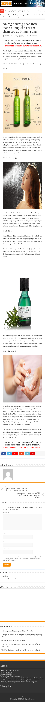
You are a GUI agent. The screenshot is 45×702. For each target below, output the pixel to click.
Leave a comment (10, 37)
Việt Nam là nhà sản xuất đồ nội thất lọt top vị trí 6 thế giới (20, 650)
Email (5, 541)
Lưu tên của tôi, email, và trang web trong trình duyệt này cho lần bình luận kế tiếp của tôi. (22, 558)
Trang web (6, 549)
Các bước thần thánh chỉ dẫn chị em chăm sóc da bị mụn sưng (23, 64)
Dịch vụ (8, 15)
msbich (7, 35)
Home (2, 15)
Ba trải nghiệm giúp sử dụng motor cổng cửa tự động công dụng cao (17, 488)
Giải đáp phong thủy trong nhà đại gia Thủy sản (17, 631)
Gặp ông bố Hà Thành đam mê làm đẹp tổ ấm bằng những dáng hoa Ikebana (28, 494)
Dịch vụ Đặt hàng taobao (9, 579)
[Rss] (22, 696)
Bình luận (6, 512)
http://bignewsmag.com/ (14, 676)
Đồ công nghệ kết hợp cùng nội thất (16, 11)
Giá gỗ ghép (5, 576)
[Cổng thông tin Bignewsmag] (22, 3)
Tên (4, 534)
